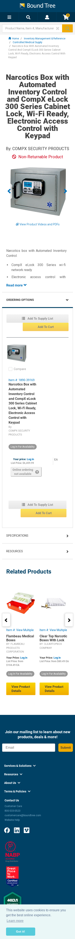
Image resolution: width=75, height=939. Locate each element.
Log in (30, 459)
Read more (15, 285)
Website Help (12, 819)
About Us (12, 783)
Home (15, 38)
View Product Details (20, 689)
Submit (65, 747)
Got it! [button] (20, 931)
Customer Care (13, 806)
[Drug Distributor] (12, 851)
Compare (20, 369)
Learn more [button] (15, 921)
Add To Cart (46, 327)
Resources (14, 551)
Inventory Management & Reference (44, 38)
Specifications (17, 535)
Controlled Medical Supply (27, 42)
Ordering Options (20, 299)
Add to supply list (40, 318)
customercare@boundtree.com (23, 815)
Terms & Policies (17, 791)
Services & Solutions (20, 765)
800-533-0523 (12, 810)
